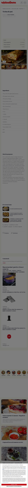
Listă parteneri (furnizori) (5, 482)
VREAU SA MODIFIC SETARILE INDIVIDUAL (14, 486)
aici (10, 473)
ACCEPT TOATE (14, 484)
